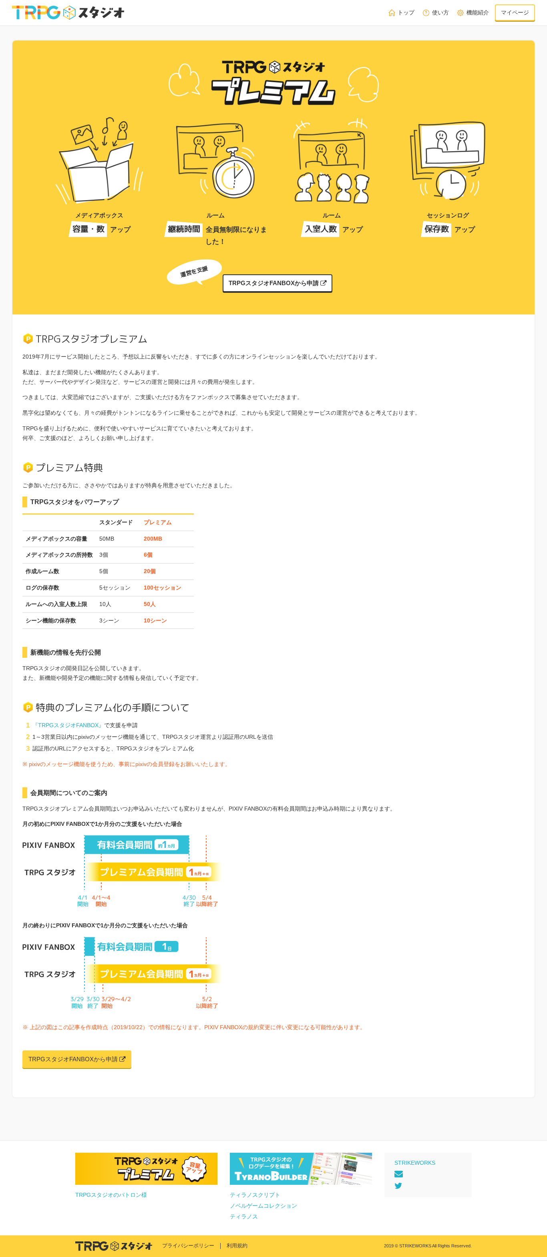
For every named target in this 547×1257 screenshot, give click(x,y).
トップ (406, 12)
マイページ (515, 12)
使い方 (440, 12)
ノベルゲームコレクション (263, 1205)
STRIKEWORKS (414, 1163)
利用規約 (237, 1246)
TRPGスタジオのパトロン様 (111, 1195)
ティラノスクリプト (255, 1195)
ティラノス (244, 1216)
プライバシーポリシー (188, 1246)
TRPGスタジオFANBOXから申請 (274, 283)
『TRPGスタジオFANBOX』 (68, 725)
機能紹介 (478, 12)
